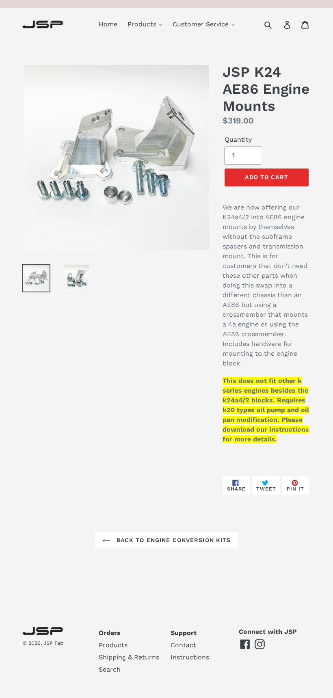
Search (110, 669)
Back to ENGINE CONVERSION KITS (173, 540)
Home (108, 24)
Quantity (238, 139)
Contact (183, 645)
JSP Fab (53, 643)
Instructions (190, 657)
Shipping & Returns (129, 657)
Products (143, 24)
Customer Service (202, 24)
